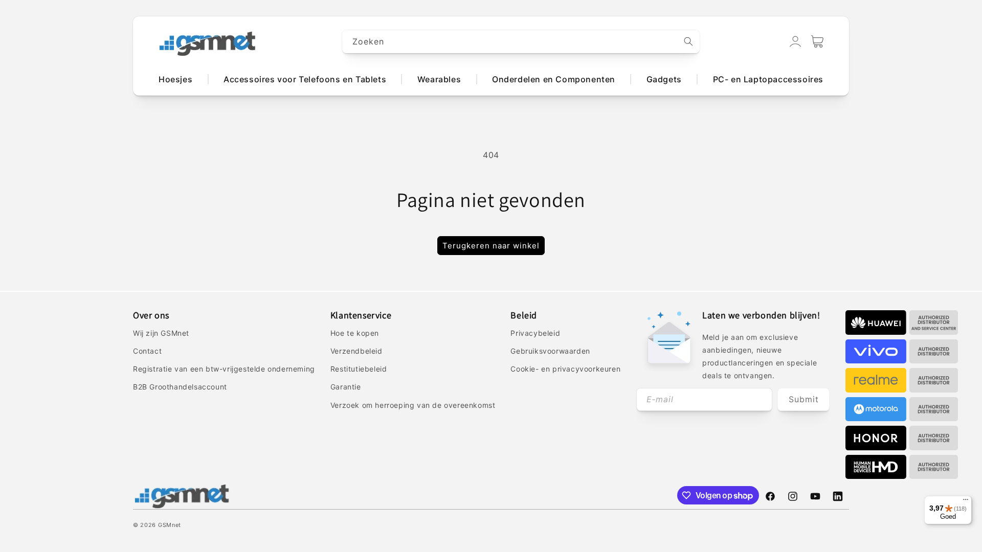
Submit (804, 399)
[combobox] (521, 41)
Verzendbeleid (356, 351)
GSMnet (169, 524)
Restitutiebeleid (358, 368)
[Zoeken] (688, 41)
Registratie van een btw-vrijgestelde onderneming (224, 368)
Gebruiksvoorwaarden (550, 351)
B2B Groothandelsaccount (180, 386)
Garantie (345, 386)
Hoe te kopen (354, 333)
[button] (817, 41)
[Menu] (965, 502)
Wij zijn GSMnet (161, 333)
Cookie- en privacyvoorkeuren (565, 368)
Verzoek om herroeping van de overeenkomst (413, 405)
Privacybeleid (535, 333)
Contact (147, 351)
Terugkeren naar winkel (491, 245)
